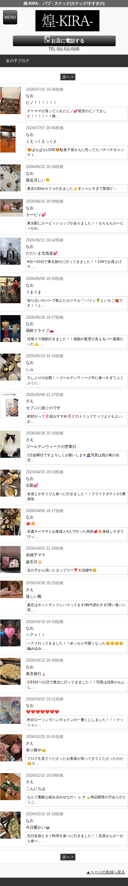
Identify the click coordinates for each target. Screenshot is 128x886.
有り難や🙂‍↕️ (36, 750)
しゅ (30, 369)
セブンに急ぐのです (43, 408)
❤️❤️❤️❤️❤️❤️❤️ (42, 712)
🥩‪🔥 (30, 523)
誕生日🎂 (34, 562)
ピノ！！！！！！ (41, 102)
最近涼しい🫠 (38, 180)
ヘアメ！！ (35, 635)
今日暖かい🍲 (38, 827)
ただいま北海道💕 (42, 253)
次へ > (68, 77)
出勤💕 (32, 485)
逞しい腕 (33, 596)
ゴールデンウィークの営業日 (51, 446)
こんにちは (35, 788)
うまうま (33, 292)
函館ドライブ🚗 (40, 330)
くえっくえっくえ (41, 141)
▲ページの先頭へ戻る (105, 872)
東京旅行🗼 (36, 673)
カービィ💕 (36, 214)
